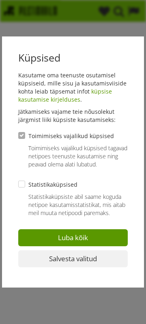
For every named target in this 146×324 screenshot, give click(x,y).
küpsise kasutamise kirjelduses (65, 95)
